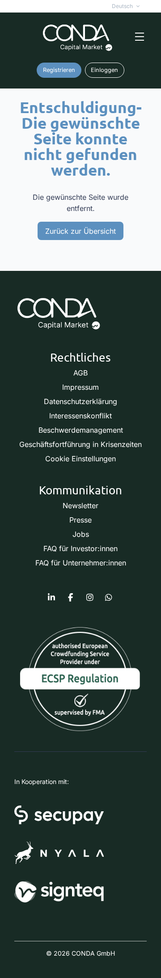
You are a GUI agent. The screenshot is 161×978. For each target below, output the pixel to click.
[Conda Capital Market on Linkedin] (51, 598)
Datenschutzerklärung (80, 401)
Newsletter (80, 505)
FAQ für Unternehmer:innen (80, 562)
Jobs (80, 534)
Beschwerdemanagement (80, 430)
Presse (80, 519)
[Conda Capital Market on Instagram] (90, 598)
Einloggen (104, 70)
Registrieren (59, 70)
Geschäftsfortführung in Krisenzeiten (80, 444)
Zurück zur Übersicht (80, 231)
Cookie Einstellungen (80, 458)
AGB (80, 372)
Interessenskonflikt (80, 415)
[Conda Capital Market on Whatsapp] (109, 598)
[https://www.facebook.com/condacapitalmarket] (71, 598)
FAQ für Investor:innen (80, 548)
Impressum (80, 387)
